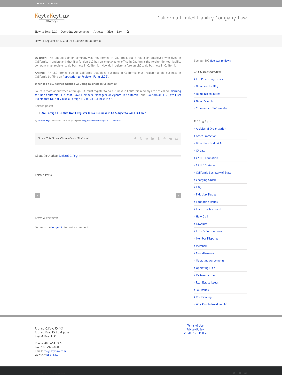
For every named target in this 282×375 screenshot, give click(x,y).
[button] (128, 31)
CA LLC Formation (207, 158)
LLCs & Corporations (209, 231)
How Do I (91, 120)
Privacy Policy (195, 329)
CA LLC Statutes (205, 165)
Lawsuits (201, 224)
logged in (57, 227)
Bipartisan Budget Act (210, 143)
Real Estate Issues (207, 282)
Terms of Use (195, 325)
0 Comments (115, 120)
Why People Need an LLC (211, 304)
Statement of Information (212, 108)
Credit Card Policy (195, 333)
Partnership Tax (205, 275)
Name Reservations (208, 94)
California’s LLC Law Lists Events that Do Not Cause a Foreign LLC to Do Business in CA (108, 97)
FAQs (84, 120)
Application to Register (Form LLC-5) (85, 76)
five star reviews (220, 60)
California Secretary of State (213, 172)
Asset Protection (206, 136)
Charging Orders (206, 180)
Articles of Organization (211, 128)
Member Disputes (207, 238)
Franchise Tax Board (208, 209)
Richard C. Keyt (44, 120)
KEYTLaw (52, 355)
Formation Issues (207, 202)
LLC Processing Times (209, 79)
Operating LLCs (101, 120)
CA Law (200, 150)
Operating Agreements (210, 260)
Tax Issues (202, 290)
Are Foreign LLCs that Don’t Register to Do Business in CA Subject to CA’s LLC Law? (93, 113)
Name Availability (207, 86)
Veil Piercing (204, 297)
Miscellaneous (205, 253)
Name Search (204, 101)
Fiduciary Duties (206, 194)
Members (202, 246)
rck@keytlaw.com (55, 351)
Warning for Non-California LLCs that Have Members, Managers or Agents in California (108, 93)
